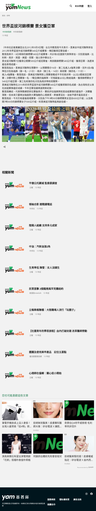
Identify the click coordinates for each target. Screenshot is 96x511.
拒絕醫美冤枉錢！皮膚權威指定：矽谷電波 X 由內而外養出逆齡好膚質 (78, 458)
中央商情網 (6, 32)
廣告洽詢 (77, 499)
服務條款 (51, 499)
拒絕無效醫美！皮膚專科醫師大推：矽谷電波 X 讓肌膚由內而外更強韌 (47, 424)
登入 (90, 6)
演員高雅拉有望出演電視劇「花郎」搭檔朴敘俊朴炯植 (16, 458)
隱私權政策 (64, 499)
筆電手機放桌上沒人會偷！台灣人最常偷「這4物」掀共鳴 (16, 424)
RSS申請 (79, 6)
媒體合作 (51, 504)
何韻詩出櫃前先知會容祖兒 (47, 456)
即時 (8, 16)
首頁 (3, 16)
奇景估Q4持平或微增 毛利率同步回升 (78, 424)
